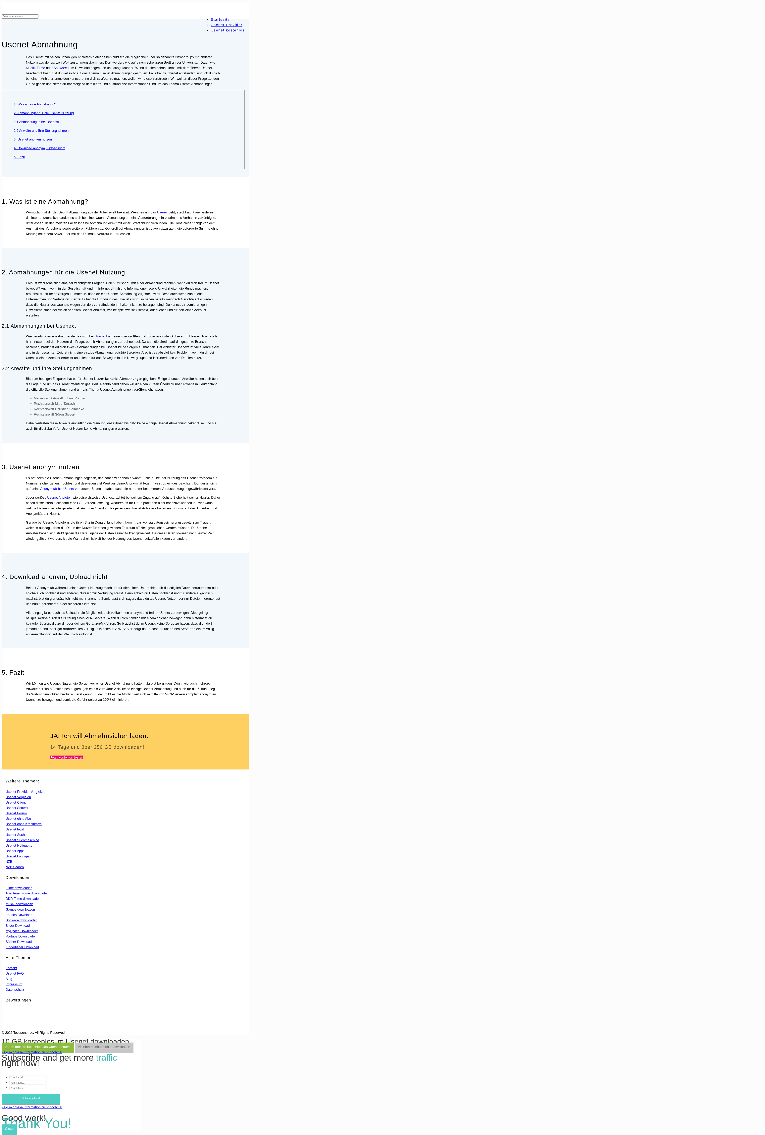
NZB (9, 862)
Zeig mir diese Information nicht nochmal (32, 1052)
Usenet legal (15, 829)
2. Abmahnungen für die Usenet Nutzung (44, 113)
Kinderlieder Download (22, 947)
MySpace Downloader (22, 931)
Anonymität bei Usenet (57, 489)
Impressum (14, 984)
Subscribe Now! (31, 1098)
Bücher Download (19, 942)
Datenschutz (15, 990)
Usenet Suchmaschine (22, 840)
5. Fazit (19, 157)
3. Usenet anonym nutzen (33, 139)
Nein (104, 1047)
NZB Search (15, 867)
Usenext (101, 336)
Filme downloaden (19, 888)
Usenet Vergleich (18, 797)
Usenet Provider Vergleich (25, 792)
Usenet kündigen (18, 856)
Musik (30, 68)
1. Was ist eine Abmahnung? (35, 104)
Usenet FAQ (15, 973)
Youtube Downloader (21, 936)
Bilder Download (18, 926)
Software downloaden (21, 920)
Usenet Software (18, 808)
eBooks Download (19, 915)
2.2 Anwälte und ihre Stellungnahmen (41, 131)
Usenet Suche (16, 835)
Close (9, 1129)
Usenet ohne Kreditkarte (24, 824)
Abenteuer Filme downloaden (27, 893)
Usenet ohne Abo (18, 819)
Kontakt (11, 968)
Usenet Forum (16, 813)
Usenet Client (16, 802)
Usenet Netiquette (19, 845)
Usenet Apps (15, 851)
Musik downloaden (19, 904)
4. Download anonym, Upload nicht (39, 148)
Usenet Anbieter (59, 497)
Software (60, 68)
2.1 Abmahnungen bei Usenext (36, 122)
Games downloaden (20, 909)
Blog (9, 979)
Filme (41, 68)
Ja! (38, 1047)
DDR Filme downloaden (23, 899)
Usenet (162, 212)
